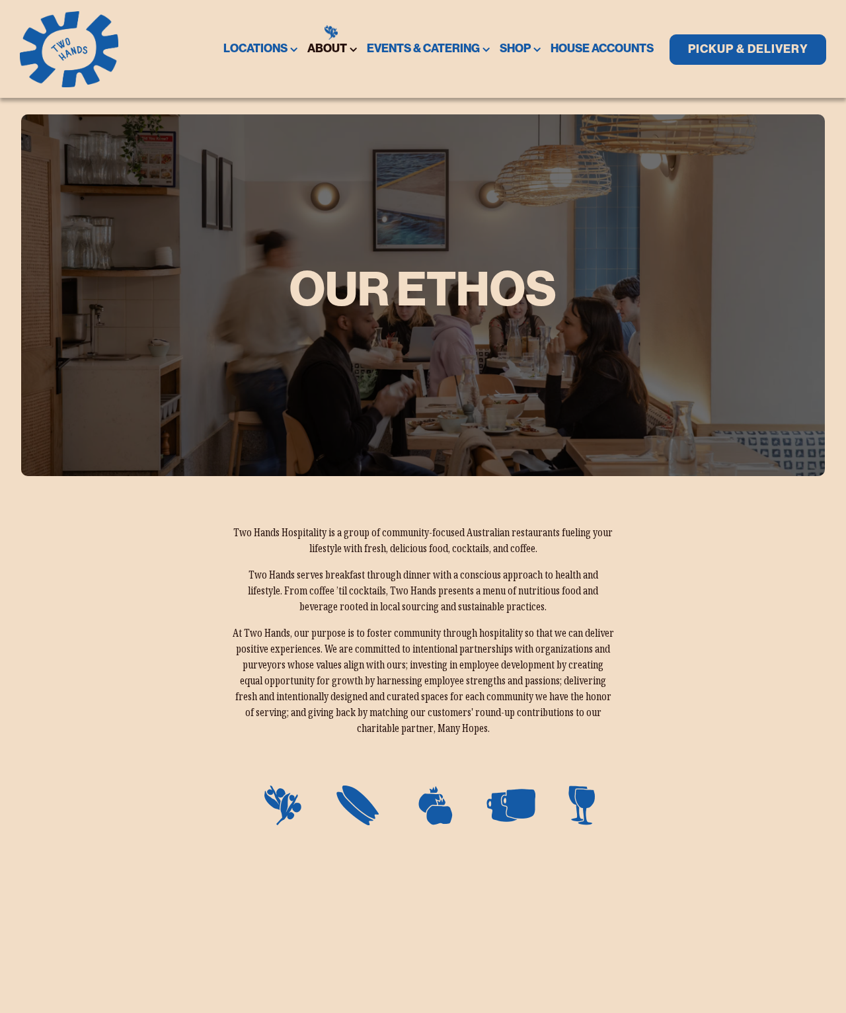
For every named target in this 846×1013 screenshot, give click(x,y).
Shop (517, 48)
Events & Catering (425, 48)
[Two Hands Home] (69, 49)
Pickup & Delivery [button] (748, 49)
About (329, 48)
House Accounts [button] (602, 49)
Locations (258, 48)
